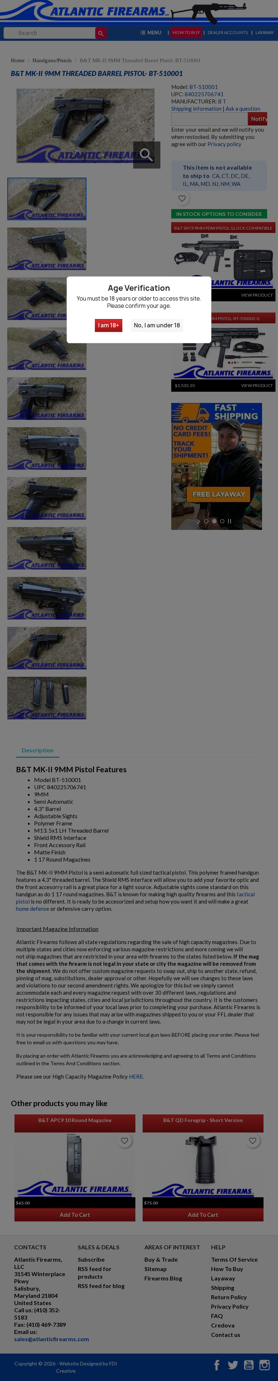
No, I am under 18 (157, 325)
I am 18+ (108, 325)
